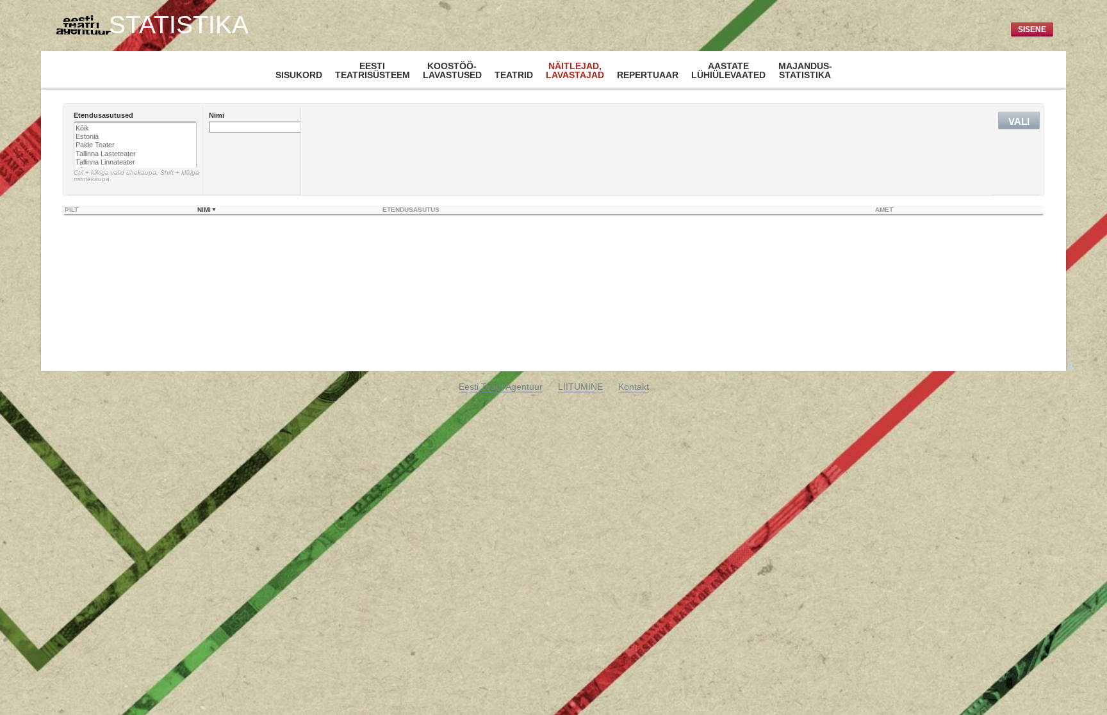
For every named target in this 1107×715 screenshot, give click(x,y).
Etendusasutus (410, 209)
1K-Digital (1070, 358)
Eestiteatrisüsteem (372, 70)
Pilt (71, 209)
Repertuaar (647, 74)
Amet (884, 209)
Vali (1018, 121)
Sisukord (298, 74)
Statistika (179, 25)
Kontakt (633, 387)
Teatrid (514, 74)
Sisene (1032, 29)
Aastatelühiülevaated (728, 70)
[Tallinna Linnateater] (135, 162)
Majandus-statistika (805, 70)
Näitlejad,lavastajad (575, 70)
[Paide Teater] (135, 145)
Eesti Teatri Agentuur (501, 387)
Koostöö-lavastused (452, 70)
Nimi (204, 209)
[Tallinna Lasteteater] (135, 154)
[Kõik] (135, 128)
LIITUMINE (580, 387)
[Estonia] (135, 137)
